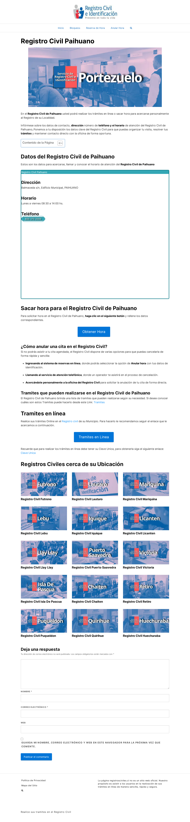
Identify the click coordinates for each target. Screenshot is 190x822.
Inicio (61, 27)
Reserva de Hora (95, 27)
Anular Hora (117, 27)
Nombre (26, 691)
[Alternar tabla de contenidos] (58, 143)
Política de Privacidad (33, 780)
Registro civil (70, 421)
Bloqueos (75, 27)
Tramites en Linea (94, 437)
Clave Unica (28, 452)
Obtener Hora (93, 332)
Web (23, 722)
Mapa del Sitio (29, 785)
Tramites (99, 402)
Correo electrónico (34, 707)
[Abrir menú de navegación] (131, 28)
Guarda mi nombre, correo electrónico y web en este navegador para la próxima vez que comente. (90, 744)
